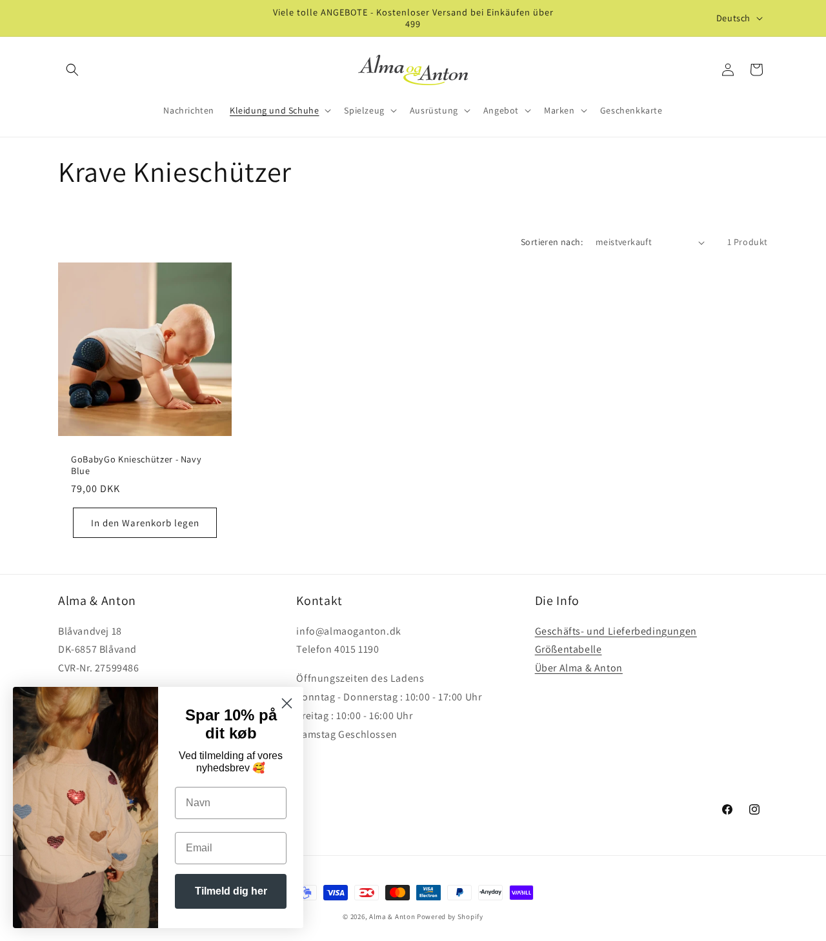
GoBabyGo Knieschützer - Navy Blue (136, 465)
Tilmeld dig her (231, 891)
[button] (72, 69)
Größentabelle (568, 649)
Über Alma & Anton (579, 668)
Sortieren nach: (552, 242)
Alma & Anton (392, 916)
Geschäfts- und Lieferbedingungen (616, 631)
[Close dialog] (287, 703)
